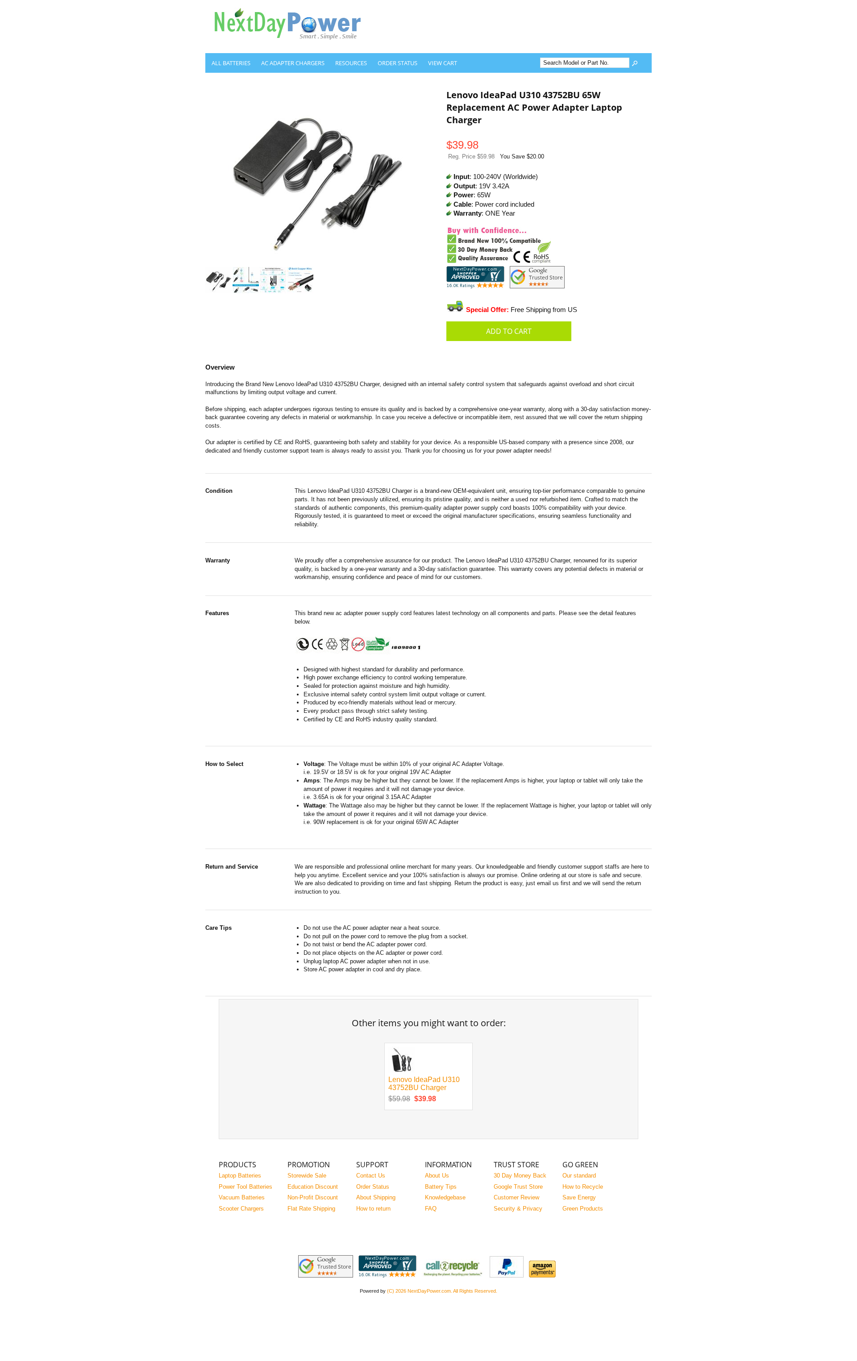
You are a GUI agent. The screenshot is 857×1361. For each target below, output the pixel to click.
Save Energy (579, 1197)
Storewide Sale (306, 1175)
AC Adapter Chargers (292, 63)
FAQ (431, 1208)
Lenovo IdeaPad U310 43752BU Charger (424, 1084)
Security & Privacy (518, 1208)
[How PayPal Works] (507, 1275)
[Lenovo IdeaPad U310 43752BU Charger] (401, 1071)
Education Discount (312, 1186)
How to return (373, 1208)
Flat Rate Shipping (311, 1208)
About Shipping (375, 1197)
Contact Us (370, 1175)
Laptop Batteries (240, 1175)
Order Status (397, 63)
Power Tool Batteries (245, 1186)
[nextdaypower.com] (294, 46)
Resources (351, 63)
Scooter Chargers (241, 1208)
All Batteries (231, 63)
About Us (437, 1175)
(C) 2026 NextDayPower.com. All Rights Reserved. (442, 1291)
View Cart (442, 63)
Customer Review (516, 1197)
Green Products (582, 1208)
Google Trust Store (518, 1186)
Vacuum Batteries (242, 1197)
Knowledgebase (445, 1197)
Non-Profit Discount (312, 1197)
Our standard (579, 1175)
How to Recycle (582, 1186)
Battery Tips (441, 1186)
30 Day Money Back (520, 1175)
